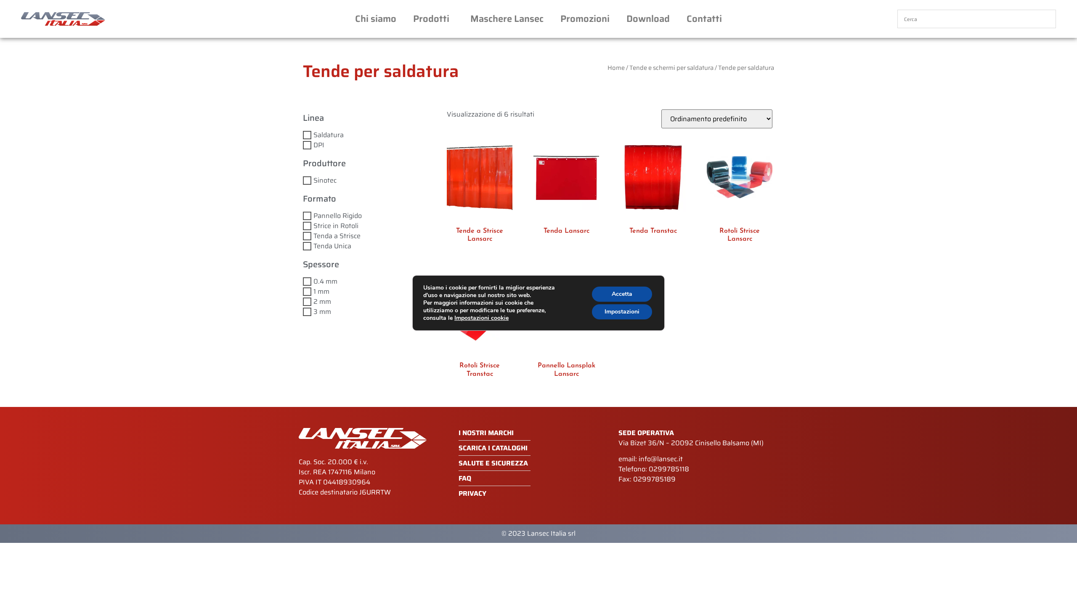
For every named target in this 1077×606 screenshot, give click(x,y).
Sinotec (325, 180)
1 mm (321, 291)
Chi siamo (375, 18)
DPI (318, 145)
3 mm (322, 311)
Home (616, 67)
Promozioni (585, 18)
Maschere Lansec (507, 18)
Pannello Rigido (337, 215)
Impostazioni (622, 312)
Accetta (622, 294)
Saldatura (328, 135)
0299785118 (669, 469)
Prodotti (431, 18)
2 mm (322, 301)
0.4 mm (325, 281)
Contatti (704, 18)
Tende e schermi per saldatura (671, 67)
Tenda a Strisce (337, 236)
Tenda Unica (332, 246)
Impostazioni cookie (481, 318)
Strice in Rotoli (335, 226)
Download (648, 18)
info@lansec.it (661, 459)
